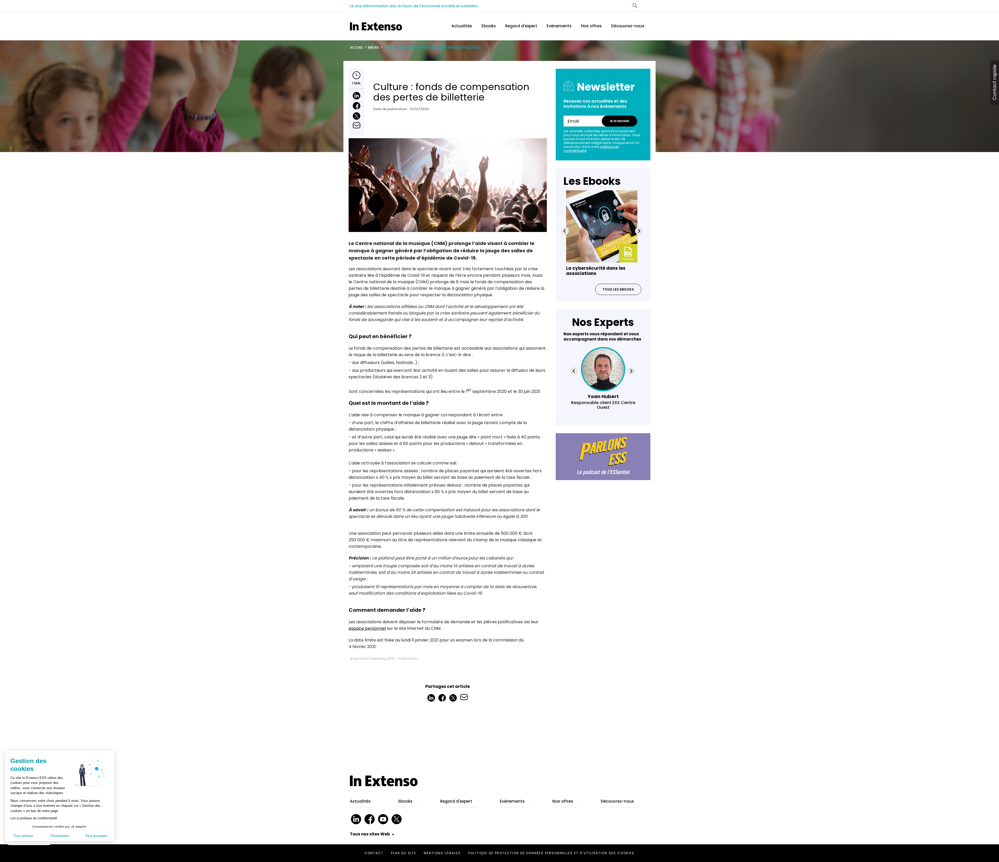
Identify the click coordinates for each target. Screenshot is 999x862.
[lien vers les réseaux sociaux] (356, 819)
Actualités (461, 26)
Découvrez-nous (627, 26)
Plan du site (403, 853)
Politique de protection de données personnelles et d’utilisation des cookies (551, 853)
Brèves (373, 47)
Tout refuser (23, 836)
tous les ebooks (618, 289)
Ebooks (489, 26)
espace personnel (367, 628)
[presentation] (565, 231)
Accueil (356, 47)
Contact (373, 853)
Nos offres (591, 26)
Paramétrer (59, 836)
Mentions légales (442, 853)
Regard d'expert (521, 26)
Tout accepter (96, 836)
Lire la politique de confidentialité (33, 818)
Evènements (559, 26)
